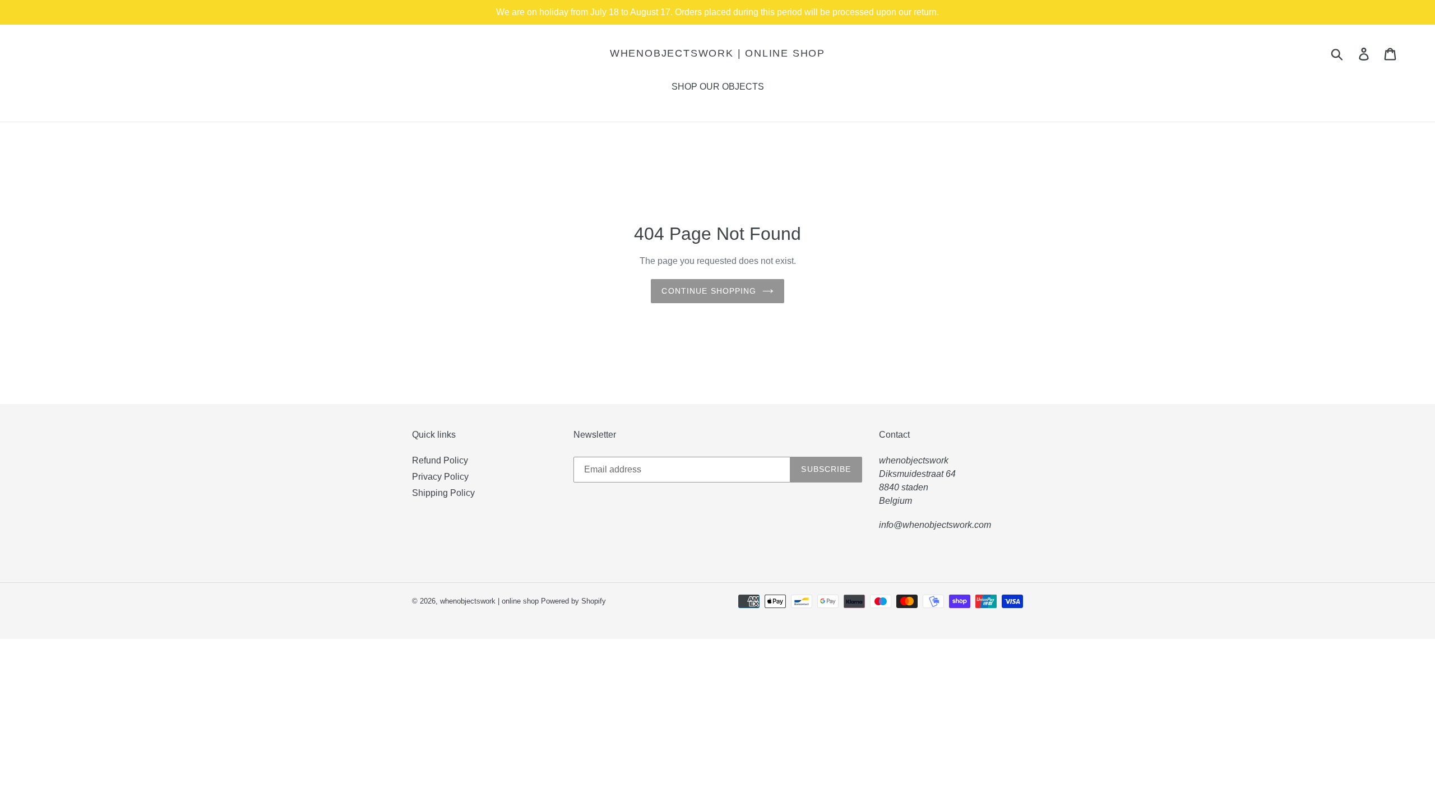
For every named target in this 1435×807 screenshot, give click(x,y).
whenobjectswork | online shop (717, 53)
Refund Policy (440, 460)
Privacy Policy (440, 476)
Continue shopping (708, 290)
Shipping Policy (443, 493)
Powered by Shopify (573, 601)
